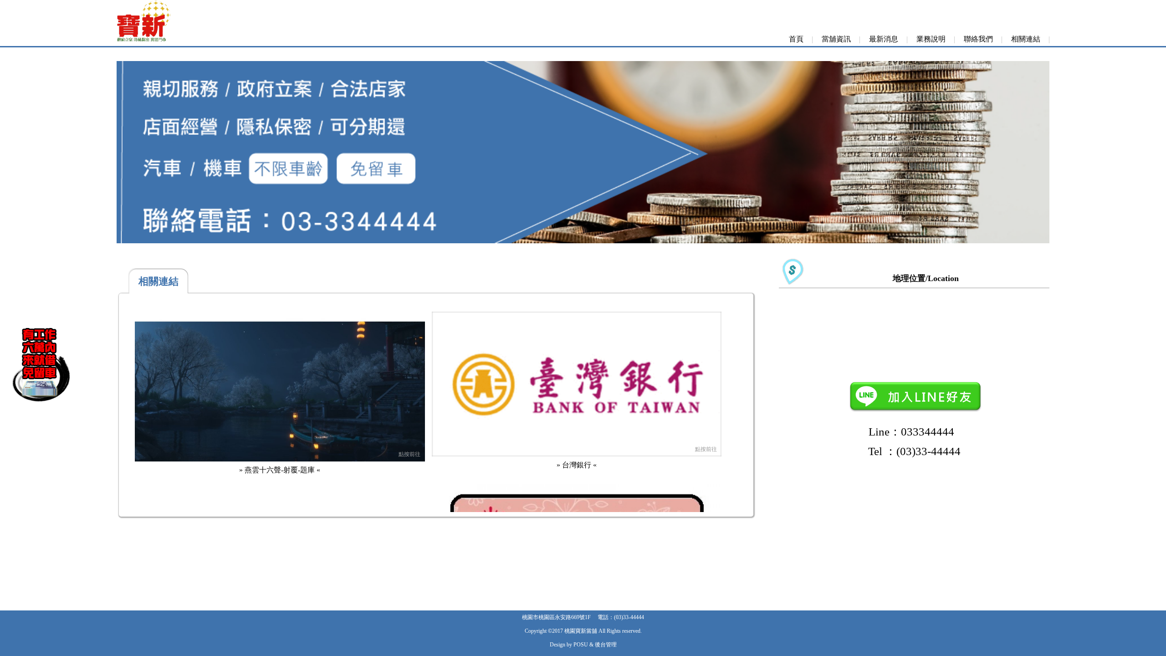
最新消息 (883, 39)
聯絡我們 (978, 39)
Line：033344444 (914, 431)
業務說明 (931, 39)
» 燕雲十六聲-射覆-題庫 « (279, 470)
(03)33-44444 (629, 617)
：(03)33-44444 (914, 451)
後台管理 (606, 644)
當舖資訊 (836, 39)
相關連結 (1025, 39)
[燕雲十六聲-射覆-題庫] (280, 459)
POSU (580, 644)
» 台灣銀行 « (577, 465)
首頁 (796, 39)
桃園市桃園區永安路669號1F (556, 617)
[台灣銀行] (577, 454)
